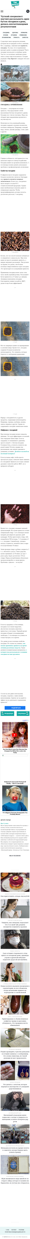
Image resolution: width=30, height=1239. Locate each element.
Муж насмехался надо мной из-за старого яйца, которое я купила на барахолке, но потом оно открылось (15, 1181)
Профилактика (6, 37)
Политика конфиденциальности (15, 1232)
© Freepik (15, 342)
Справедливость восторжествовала (15, 984)
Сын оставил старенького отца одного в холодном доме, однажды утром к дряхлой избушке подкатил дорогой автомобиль (15, 956)
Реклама (21, 1230)
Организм (14, 35)
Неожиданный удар (15, 1113)
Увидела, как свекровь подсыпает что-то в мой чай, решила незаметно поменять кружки (15, 925)
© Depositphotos (15, 102)
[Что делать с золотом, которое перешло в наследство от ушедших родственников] (15, 1071)
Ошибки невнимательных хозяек (15, 894)
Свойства (25, 37)
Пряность (16, 37)
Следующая (22, 713)
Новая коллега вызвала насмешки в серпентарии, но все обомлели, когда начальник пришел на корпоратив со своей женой (15, 989)
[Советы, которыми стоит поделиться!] (15, 4)
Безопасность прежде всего (15, 1146)
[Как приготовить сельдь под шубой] (15, 883)
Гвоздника (6, 32)
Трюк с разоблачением (15, 1016)
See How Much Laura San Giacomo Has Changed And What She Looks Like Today (15, 751)
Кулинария (24, 32)
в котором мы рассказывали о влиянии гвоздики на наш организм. (14, 652)
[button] (1, 64)
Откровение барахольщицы (15, 1176)
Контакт (13, 1230)
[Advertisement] (15, 213)
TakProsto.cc (7, 1236)
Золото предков (15, 1082)
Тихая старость (15, 951)
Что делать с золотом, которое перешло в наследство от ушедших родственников (15, 1086)
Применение (23, 35)
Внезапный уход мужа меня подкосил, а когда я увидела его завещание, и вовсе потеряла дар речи (15, 1118)
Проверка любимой (15, 1049)
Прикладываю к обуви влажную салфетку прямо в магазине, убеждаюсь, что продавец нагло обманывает (15, 1022)
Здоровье (15, 32)
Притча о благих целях (15, 920)
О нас (7, 1230)
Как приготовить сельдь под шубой (15, 896)
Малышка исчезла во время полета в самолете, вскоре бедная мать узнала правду (15, 1150)
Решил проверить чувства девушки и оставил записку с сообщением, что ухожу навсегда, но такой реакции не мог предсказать (15, 1055)
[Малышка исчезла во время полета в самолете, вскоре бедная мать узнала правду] (15, 1135)
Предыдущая (8, 713)
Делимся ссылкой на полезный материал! (15, 452)
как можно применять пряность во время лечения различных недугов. (14, 645)
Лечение (5, 35)
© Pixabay (15, 524)
